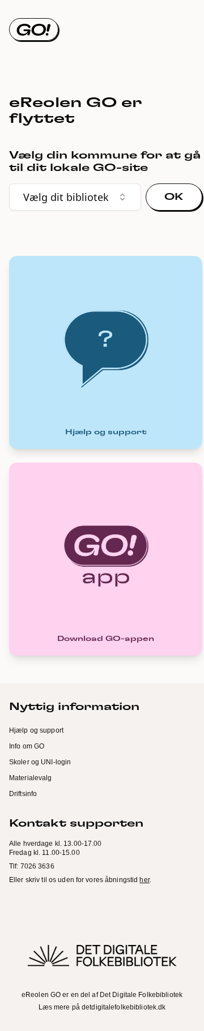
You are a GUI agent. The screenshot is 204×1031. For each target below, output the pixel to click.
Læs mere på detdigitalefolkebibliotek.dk (102, 1007)
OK (174, 197)
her (144, 880)
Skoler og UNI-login (40, 762)
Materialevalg (30, 778)
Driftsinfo (23, 794)
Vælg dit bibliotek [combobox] (66, 197)
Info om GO (26, 746)
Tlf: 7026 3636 (31, 866)
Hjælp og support (36, 730)
